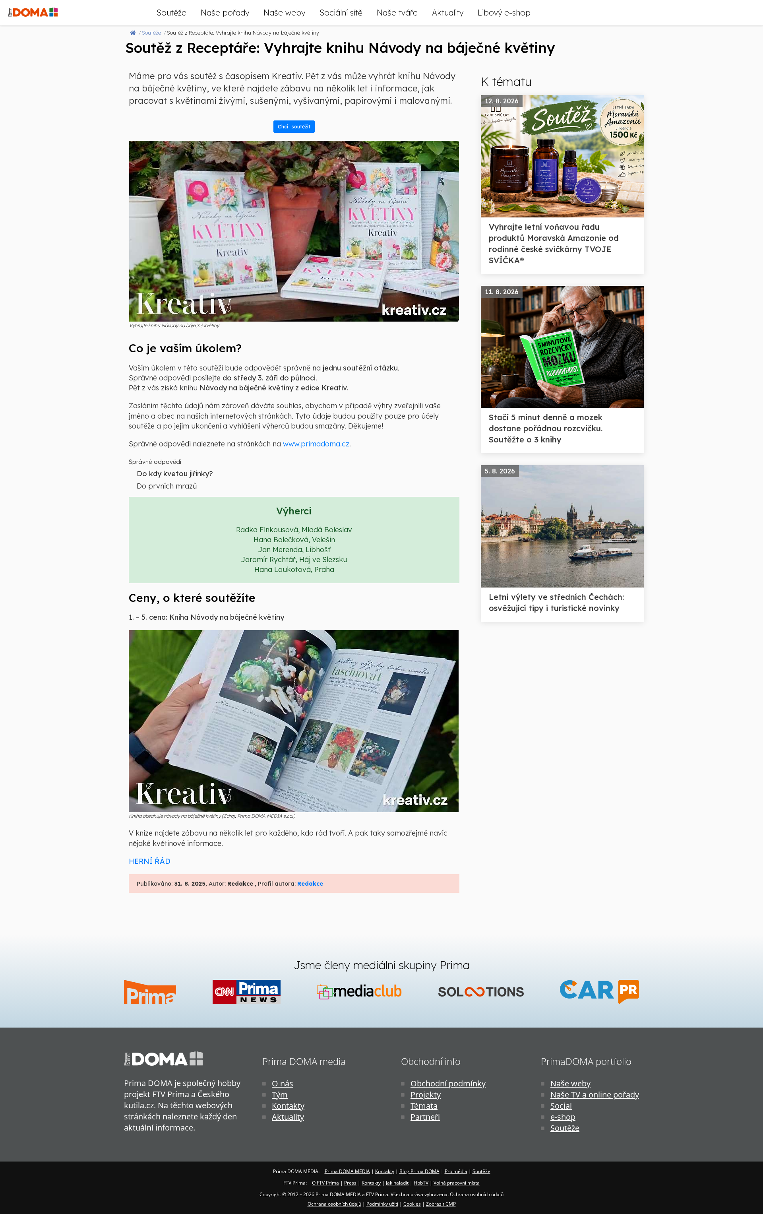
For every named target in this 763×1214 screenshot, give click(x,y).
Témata (424, 1105)
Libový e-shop (504, 12)
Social (561, 1105)
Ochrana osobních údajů (334, 1203)
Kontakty (288, 1105)
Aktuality (447, 12)
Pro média (456, 1171)
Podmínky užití (382, 1203)
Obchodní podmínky (448, 1083)
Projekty (426, 1094)
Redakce (310, 883)
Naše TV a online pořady (594, 1094)
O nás (282, 1083)
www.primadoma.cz (316, 443)
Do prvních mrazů (167, 486)
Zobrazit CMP (441, 1203)
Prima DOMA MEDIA (347, 1171)
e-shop (562, 1116)
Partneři (425, 1116)
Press (350, 1182)
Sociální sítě (341, 12)
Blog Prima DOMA (419, 1171)
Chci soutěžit (294, 126)
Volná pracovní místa (457, 1182)
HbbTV (421, 1182)
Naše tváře (397, 12)
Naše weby (284, 12)
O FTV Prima (325, 1182)
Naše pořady (225, 12)
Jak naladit (397, 1182)
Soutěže (171, 12)
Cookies (412, 1203)
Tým (280, 1094)
